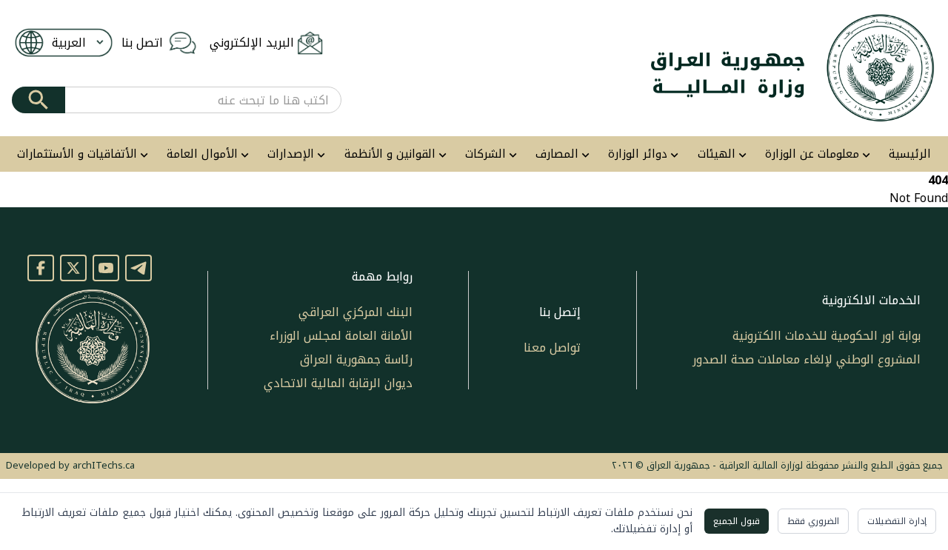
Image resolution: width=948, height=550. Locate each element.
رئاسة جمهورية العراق (356, 359)
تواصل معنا (552, 347)
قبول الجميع (736, 521)
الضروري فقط (813, 521)
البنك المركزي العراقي (355, 312)
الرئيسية (910, 154)
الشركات (485, 154)
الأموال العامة (202, 154)
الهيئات (716, 154)
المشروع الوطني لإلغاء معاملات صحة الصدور (806, 359)
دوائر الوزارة (637, 154)
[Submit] (38, 100)
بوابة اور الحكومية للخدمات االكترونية (826, 335)
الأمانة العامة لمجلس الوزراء (341, 335)
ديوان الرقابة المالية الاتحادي (338, 383)
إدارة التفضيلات (897, 521)
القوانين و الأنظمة (389, 154)
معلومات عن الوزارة (812, 154)
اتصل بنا (142, 43)
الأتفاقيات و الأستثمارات (77, 154)
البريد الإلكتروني (252, 43)
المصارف (556, 154)
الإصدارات (290, 154)
